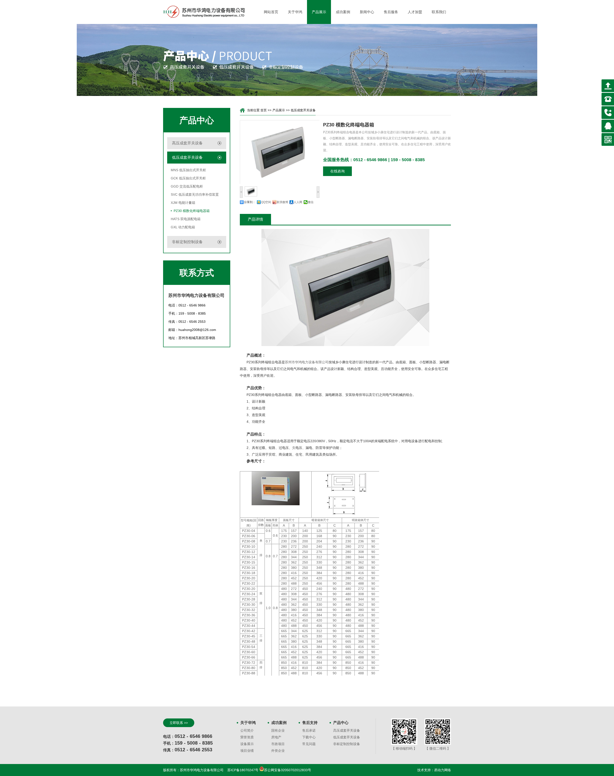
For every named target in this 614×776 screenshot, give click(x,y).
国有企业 (278, 730)
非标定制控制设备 (187, 242)
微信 (310, 202)
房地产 (276, 737)
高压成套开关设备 (187, 143)
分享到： (249, 202)
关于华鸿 (295, 12)
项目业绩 (247, 750)
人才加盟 (415, 12)
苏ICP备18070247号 (243, 770)
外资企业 (278, 750)
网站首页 (271, 12)
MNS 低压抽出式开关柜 (188, 170)
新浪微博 (282, 202)
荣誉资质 (247, 737)
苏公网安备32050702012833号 (287, 770)
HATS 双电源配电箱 (186, 219)
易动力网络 (442, 770)
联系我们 (439, 12)
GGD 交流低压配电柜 (187, 186)
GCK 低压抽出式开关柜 (188, 178)
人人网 (298, 202)
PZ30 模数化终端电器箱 (192, 211)
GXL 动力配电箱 (183, 227)
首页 (263, 110)
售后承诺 (309, 730)
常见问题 (309, 744)
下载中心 (309, 737)
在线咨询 (337, 171)
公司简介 (247, 730)
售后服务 (391, 12)
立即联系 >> (179, 723)
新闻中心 (367, 12)
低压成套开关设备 (187, 157)
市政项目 (278, 744)
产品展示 (319, 12)
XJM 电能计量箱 (183, 203)
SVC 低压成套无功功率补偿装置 (195, 194)
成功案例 (343, 12)
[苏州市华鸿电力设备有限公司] (204, 12)
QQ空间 (266, 202)
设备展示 (247, 744)
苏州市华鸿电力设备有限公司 (307, 362)
